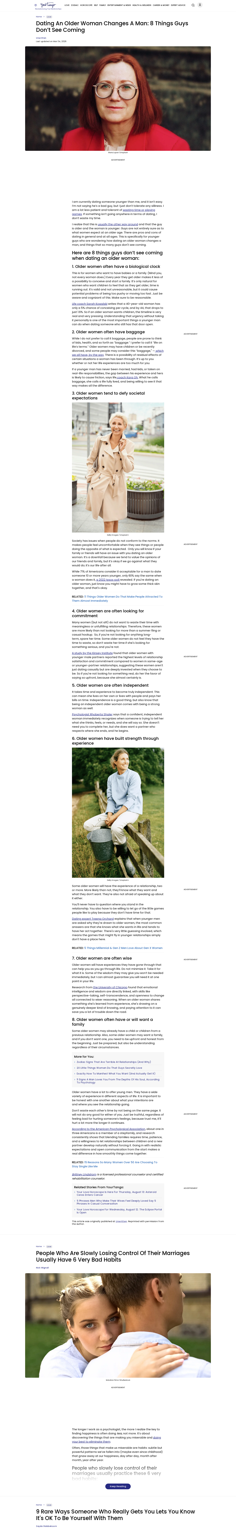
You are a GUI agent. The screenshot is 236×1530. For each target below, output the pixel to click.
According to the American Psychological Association (108, 1129)
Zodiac (75, 5)
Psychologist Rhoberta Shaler (92, 714)
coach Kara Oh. (127, 377)
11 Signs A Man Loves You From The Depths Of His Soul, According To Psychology (118, 1081)
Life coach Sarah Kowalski (89, 304)
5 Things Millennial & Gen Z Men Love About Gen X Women (123, 948)
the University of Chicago (110, 987)
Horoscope (86, 5)
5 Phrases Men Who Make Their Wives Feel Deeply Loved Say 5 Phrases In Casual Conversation (116, 1202)
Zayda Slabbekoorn (46, 1526)
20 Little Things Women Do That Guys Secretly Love (109, 1067)
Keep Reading (118, 1486)
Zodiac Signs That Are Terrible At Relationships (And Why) (114, 1062)
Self (96, 5)
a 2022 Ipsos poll (108, 580)
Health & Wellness (141, 5)
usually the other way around (118, 224)
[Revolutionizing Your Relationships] (48, 5)
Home (39, 16)
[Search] (192, 5)
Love (67, 5)
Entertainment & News (119, 5)
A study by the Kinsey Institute (92, 653)
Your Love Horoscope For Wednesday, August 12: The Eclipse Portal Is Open (119, 1211)
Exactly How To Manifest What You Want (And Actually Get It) (116, 1073)
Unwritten (41, 38)
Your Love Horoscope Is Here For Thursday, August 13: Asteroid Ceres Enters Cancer (117, 1193)
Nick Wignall (42, 1267)
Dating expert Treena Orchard (93, 919)
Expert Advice (178, 5)
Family (102, 5)
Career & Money (161, 5)
